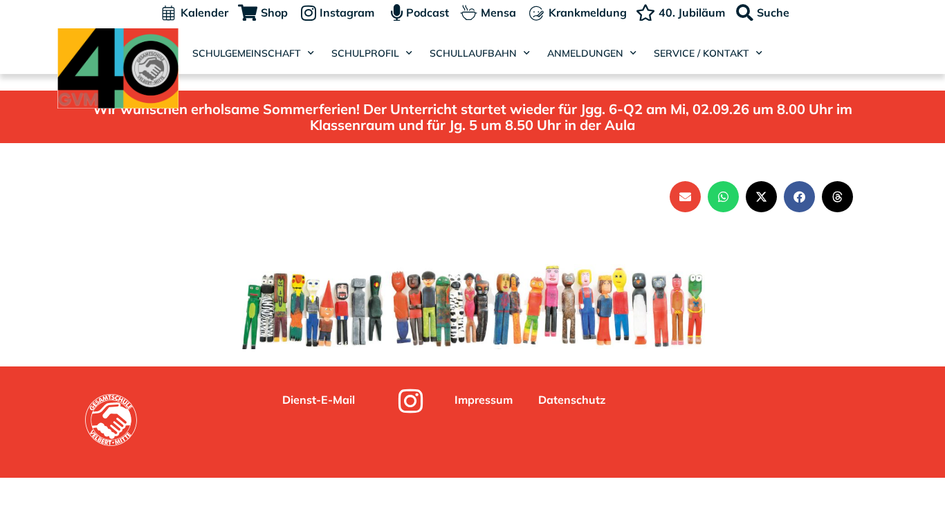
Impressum (484, 400)
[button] (685, 196)
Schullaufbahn (473, 53)
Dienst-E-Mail (318, 400)
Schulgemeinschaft (246, 53)
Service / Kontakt (701, 53)
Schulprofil (365, 53)
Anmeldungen (585, 53)
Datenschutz (571, 400)
